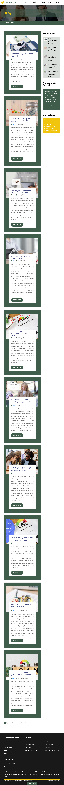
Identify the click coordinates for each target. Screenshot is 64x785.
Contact (57, 3)
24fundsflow (18, 781)
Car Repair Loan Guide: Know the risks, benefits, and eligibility (53, 41)
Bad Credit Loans (30, 745)
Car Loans (28, 747)
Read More (17, 86)
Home (27, 3)
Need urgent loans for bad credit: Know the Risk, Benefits (53, 74)
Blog (49, 3)
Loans (42, 3)
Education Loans (49, 747)
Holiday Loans (48, 745)
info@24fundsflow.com (13, 767)
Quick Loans (28, 742)
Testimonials (8, 747)
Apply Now (32, 783)
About (35, 3)
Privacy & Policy (9, 756)
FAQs (5, 745)
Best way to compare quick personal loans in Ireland (52, 58)
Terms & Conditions (54, 781)
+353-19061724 (10, 763)
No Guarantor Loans (31, 750)
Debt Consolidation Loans (52, 750)
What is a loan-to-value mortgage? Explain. (53, 66)
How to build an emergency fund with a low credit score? (52, 50)
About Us (6, 750)
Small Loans (48, 742)
